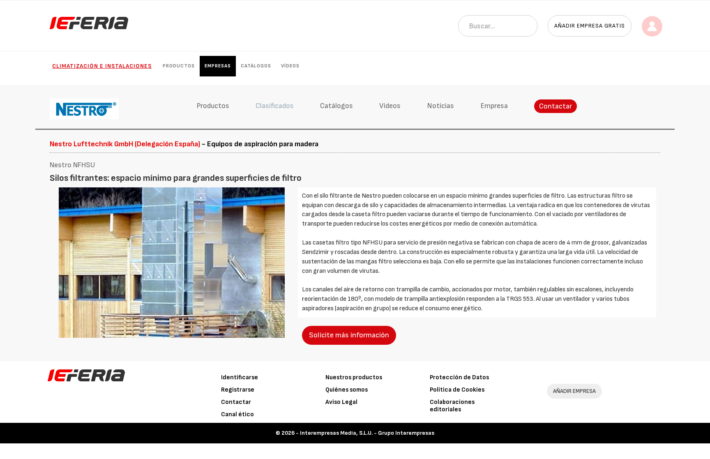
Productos (179, 66)
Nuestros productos (353, 377)
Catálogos (256, 66)
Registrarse (237, 390)
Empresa (494, 105)
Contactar (555, 106)
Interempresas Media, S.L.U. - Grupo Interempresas (367, 432)
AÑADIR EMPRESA (574, 390)
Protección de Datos (459, 377)
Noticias (440, 105)
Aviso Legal (341, 402)
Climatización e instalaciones (102, 65)
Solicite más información (349, 335)
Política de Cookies (457, 390)
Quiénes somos (346, 390)
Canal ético (237, 414)
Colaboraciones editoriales (452, 405)
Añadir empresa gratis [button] (589, 25)
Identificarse (239, 377)
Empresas (218, 66)
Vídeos (290, 66)
